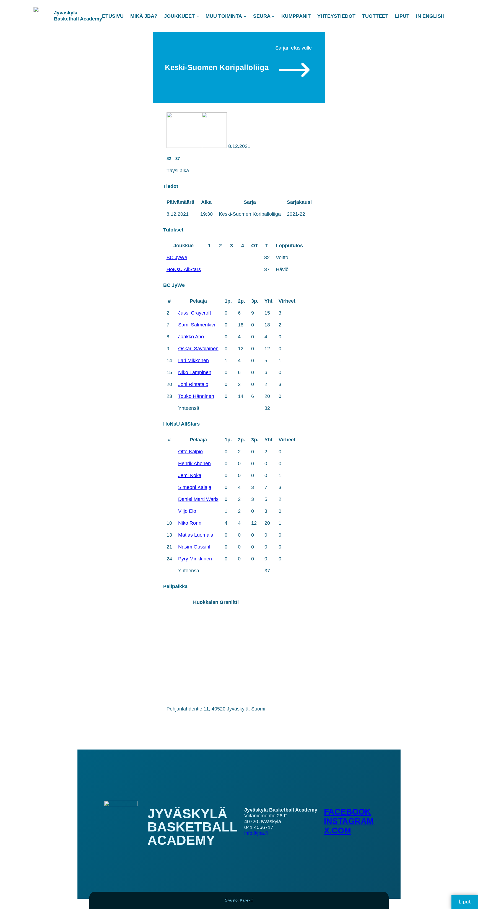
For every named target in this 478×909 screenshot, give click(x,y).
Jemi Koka (189, 475)
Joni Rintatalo (193, 384)
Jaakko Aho (191, 336)
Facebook (347, 811)
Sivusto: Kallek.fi (239, 900)
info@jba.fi (256, 833)
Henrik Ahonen (194, 463)
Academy (91, 19)
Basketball (67, 19)
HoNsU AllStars (184, 269)
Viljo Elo (187, 511)
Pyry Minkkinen (195, 559)
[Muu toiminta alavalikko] (244, 16)
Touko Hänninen (196, 396)
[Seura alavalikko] (273, 16)
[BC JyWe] (184, 146)
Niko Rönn (189, 523)
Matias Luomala (195, 535)
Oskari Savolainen (198, 348)
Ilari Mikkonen (193, 360)
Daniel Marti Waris (198, 499)
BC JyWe (177, 257)
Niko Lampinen (194, 372)
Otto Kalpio (190, 451)
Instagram (349, 821)
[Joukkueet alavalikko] (197, 16)
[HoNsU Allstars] (214, 146)
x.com (337, 830)
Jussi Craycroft (194, 313)
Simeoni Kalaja (194, 487)
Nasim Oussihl (194, 547)
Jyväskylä (65, 13)
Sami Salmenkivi (196, 325)
